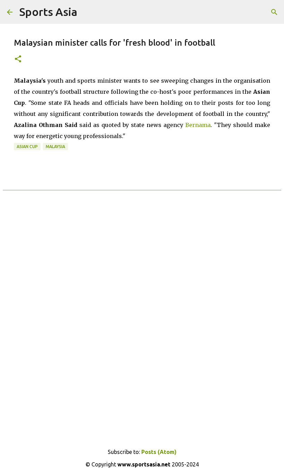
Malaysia (55, 146)
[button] (18, 59)
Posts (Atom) (159, 452)
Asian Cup (27, 146)
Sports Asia (48, 12)
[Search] (274, 12)
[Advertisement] (142, 279)
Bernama (198, 124)
